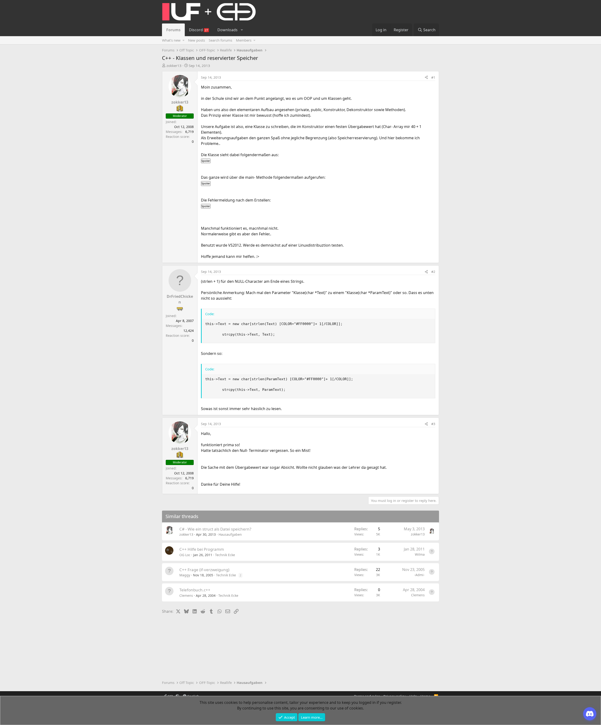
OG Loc (184, 555)
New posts (196, 40)
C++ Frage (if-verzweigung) (204, 569)
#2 (433, 271)
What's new (171, 40)
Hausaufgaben (230, 534)
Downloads (227, 29)
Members (243, 40)
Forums (173, 29)
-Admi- (419, 575)
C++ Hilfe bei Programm (201, 549)
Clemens (186, 595)
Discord (198, 29)
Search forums (220, 40)
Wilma (420, 554)
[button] (241, 29)
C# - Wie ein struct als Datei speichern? (215, 529)
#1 (433, 77)
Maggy (184, 575)
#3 (433, 424)
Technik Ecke (225, 555)
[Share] (426, 77)
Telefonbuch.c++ (194, 590)
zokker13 (173, 65)
